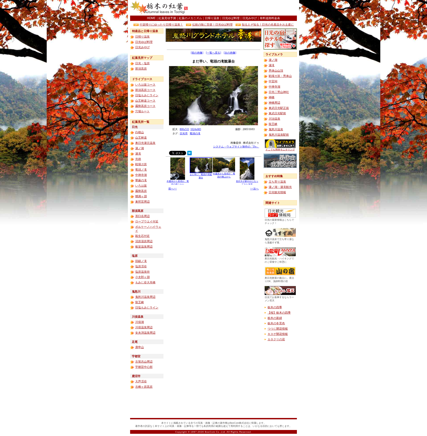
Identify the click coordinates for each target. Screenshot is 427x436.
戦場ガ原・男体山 (280, 76)
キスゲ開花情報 (278, 334)
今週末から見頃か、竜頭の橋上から (178, 183)
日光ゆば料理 (231, 18)
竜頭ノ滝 (141, 169)
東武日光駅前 (277, 113)
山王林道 (141, 137)
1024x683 (195, 129)
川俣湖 (139, 322)
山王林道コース (145, 100)
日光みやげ (249, 18)
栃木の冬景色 (276, 323)
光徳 (138, 159)
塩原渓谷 (141, 266)
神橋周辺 (274, 102)
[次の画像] (230, 52)
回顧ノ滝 (141, 261)
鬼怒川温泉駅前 (279, 134)
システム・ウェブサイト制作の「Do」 (236, 146)
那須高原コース (145, 90)
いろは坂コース (145, 84)
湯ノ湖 (139, 148)
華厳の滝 (141, 180)
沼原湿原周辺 (144, 241)
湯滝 (138, 153)
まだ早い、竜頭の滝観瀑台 (201, 176)
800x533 (184, 129)
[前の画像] (197, 52)
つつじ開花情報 (278, 328)
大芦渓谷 (141, 381)
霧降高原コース (145, 106)
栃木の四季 (275, 307)
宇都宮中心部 (144, 367)
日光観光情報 (277, 192)
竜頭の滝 (195, 133)
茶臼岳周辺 (142, 216)
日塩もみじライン (146, 95)
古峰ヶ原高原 (144, 386)
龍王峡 (139, 302)
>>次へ (254, 188)
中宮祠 (273, 81)
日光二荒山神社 (279, 92)
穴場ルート (142, 111)
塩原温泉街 (142, 271)
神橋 (271, 97)
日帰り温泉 (212, 18)
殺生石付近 (142, 236)
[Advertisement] (245, 7)
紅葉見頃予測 (167, 18)
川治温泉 (274, 118)
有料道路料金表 (270, 18)
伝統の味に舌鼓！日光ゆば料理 (212, 24)
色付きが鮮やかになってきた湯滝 (247, 183)
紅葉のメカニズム (190, 18)
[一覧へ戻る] (213, 52)
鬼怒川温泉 (276, 129)
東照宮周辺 (142, 201)
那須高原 (141, 68)
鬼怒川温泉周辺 (145, 297)
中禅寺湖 (141, 175)
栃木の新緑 (275, 318)
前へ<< (172, 188)
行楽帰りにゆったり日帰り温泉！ (161, 24)
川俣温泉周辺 (144, 327)
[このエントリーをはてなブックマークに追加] (189, 154)
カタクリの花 (276, 339)
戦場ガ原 (141, 164)
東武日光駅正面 (279, 108)
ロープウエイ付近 (146, 221)
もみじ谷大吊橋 (145, 282)
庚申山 (139, 347)
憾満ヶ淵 (141, 196)
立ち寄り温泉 (277, 181)
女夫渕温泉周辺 (145, 332)
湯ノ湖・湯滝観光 (280, 187)
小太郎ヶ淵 (142, 277)
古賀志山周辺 (144, 361)
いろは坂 (141, 185)
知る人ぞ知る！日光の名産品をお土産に (268, 24)
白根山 (139, 132)
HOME (151, 18)
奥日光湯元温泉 (145, 143)
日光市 (184, 133)
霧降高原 (141, 191)
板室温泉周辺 (144, 246)
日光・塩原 (142, 63)
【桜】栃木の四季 (279, 312)
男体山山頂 (276, 70)
